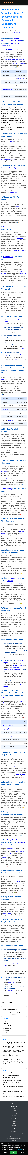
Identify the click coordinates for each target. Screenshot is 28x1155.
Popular (14, 1108)
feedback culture (9, 141)
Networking (11, 420)
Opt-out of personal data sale (14, 1136)
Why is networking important (12, 669)
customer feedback (21, 851)
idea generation (20, 478)
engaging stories (11, 848)
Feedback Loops (7, 89)
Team (14, 1123)
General (4, 1021)
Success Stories (7, 1028)
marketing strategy (12, 766)
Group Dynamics (15, 168)
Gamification (6, 93)
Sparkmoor (7, 2)
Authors (14, 1110)
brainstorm (4, 471)
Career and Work (7, 1025)
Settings (22, 1152)
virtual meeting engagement (16, 354)
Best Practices (16, 41)
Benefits (10, 581)
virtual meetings (10, 50)
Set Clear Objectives (8, 725)
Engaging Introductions (9, 729)
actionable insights (19, 250)
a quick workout (7, 913)
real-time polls (21, 78)
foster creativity (12, 982)
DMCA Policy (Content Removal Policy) (14, 1133)
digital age (9, 49)
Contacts (14, 1125)
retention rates (20, 206)
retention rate (19, 275)
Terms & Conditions (14, 1113)
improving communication (15, 592)
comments (20, 238)
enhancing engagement (15, 667)
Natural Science (6, 1032)
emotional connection (14, 963)
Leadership (5, 1023)
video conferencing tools (18, 665)
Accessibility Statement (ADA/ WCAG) (14, 1138)
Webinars (7, 698)
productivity (17, 359)
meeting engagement (11, 59)
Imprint (14, 1140)
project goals (17, 881)
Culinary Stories (6, 1030)
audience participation (19, 63)
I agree (13, 1152)
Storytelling (6, 409)
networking (18, 584)
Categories (14, 1106)
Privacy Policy (14, 1112)
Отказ (5, 1152)
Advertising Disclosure (14, 1134)
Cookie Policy (14, 1131)
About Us (14, 1121)
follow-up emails (12, 990)
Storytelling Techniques (11, 736)
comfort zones (13, 192)
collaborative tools (6, 478)
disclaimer (14, 1115)
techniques (20, 59)
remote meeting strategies (8, 159)
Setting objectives (20, 774)
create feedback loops (9, 325)
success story (10, 853)
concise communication (15, 968)
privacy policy (19, 1149)
